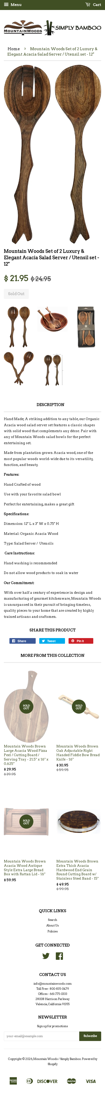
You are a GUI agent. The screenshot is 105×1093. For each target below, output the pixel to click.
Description (50, 404)
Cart (96, 5)
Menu (15, 5)
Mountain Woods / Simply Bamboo (57, 1059)
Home (14, 49)
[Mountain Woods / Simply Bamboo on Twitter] (46, 958)
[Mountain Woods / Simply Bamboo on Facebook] (59, 958)
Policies (52, 931)
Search (52, 920)
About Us (52, 925)
